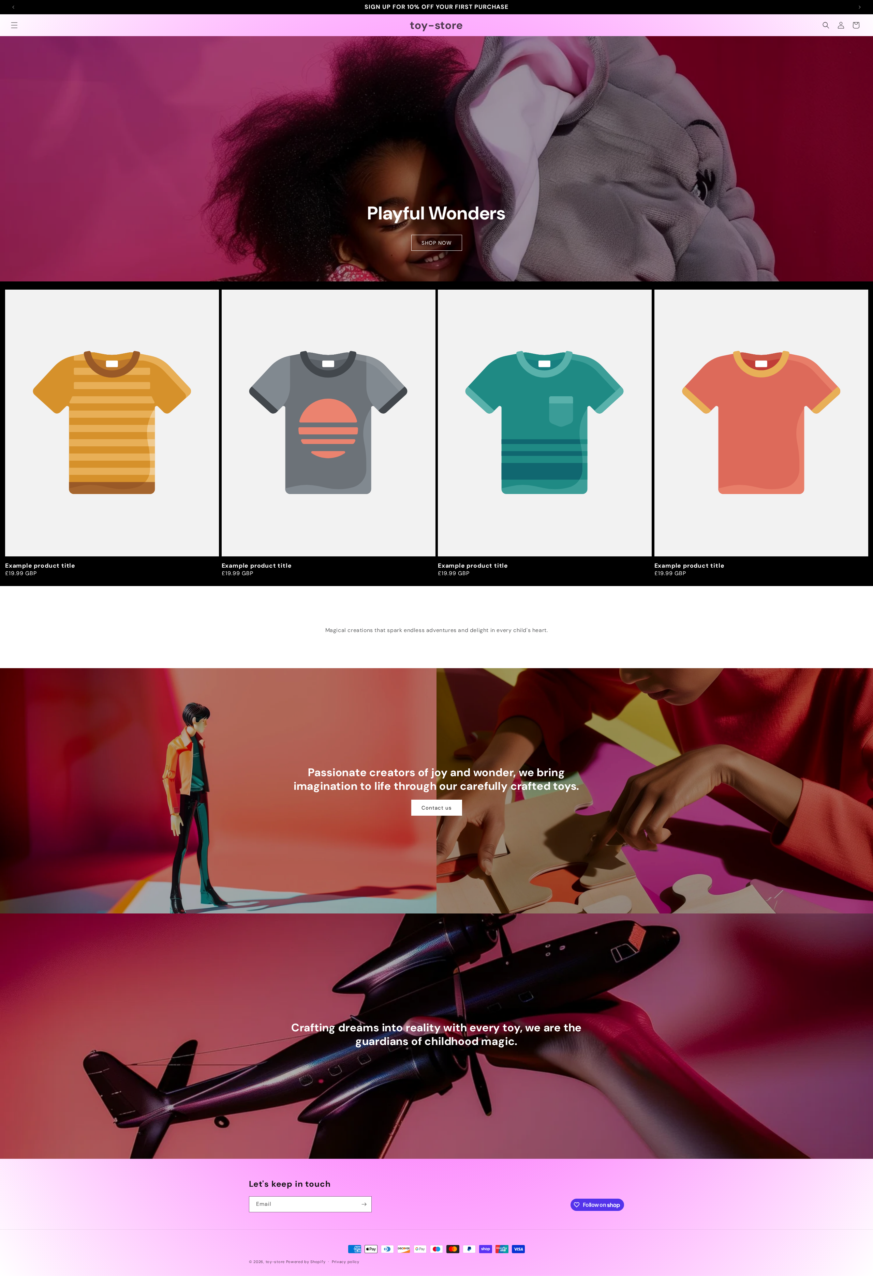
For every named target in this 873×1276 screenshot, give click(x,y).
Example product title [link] (40, 565)
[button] (14, 25)
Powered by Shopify (306, 1261)
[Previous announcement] (13, 7)
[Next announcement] (859, 7)
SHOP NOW (436, 242)
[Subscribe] (363, 1204)
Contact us (436, 807)
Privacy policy (345, 1261)
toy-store (275, 1261)
